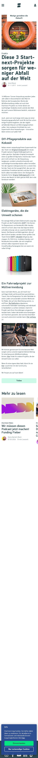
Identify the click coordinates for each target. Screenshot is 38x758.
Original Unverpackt (19, 150)
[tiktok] (31, 755)
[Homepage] (19, 5)
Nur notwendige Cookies (19, 749)
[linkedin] (25, 755)
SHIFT (24, 223)
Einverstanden (19, 743)
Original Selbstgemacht (21, 175)
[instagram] (6, 755)
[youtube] (19, 755)
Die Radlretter (14, 303)
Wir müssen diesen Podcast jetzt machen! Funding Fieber (15, 429)
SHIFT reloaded (16, 237)
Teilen (19, 381)
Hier (8, 356)
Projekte (5, 53)
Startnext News (7, 423)
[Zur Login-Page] (35, 5)
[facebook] (13, 755)
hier (3, 366)
